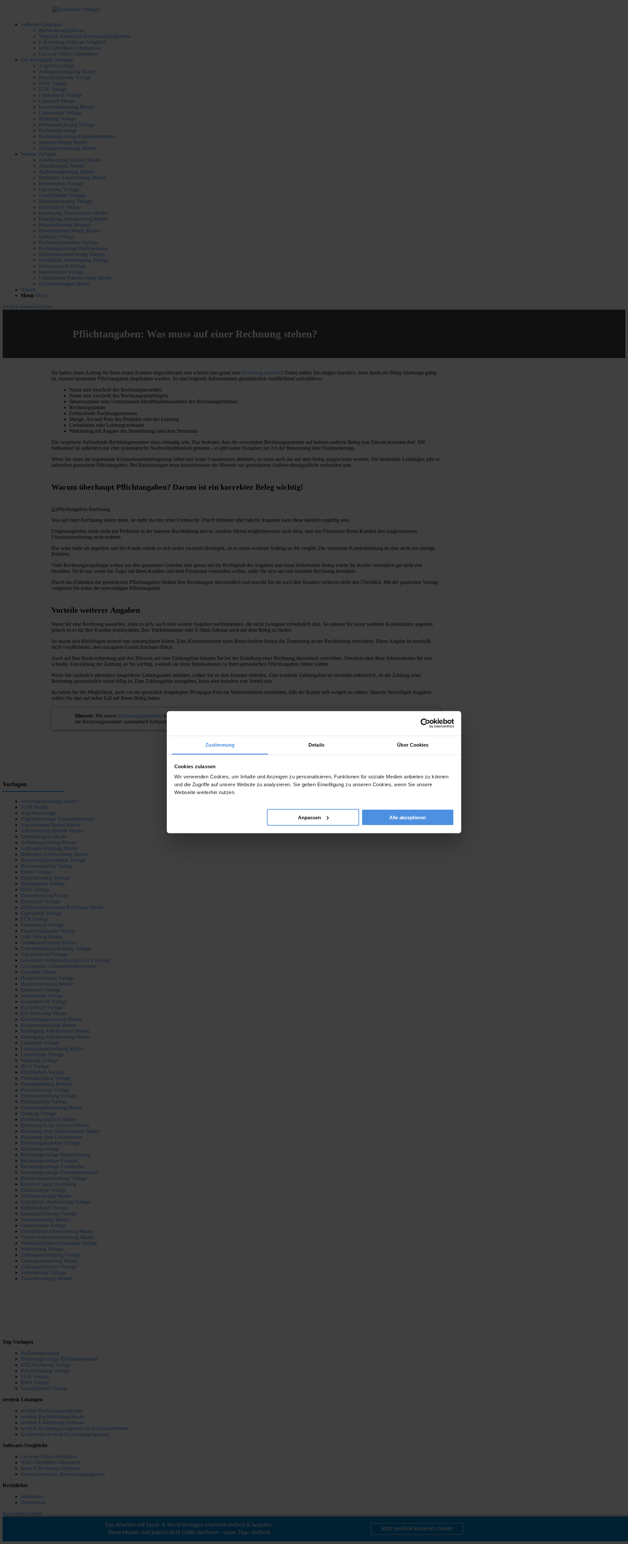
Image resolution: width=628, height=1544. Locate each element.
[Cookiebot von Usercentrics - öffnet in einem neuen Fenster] (425, 723)
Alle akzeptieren (407, 817)
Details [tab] (316, 744)
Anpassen (309, 817)
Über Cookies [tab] (412, 744)
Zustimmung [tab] (220, 744)
